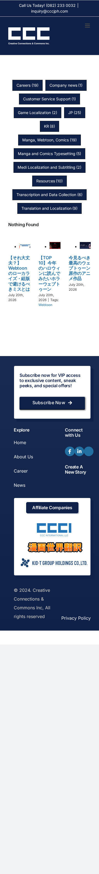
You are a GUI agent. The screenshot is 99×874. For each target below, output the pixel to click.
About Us (23, 456)
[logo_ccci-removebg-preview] (53, 525)
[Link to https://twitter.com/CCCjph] (89, 451)
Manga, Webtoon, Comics (49, 140)
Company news (66, 85)
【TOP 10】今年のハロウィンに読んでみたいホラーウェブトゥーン (49, 273)
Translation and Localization (49, 208)
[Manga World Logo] (55, 544)
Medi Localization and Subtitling (50, 167)
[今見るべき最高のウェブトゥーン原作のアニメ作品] (85, 246)
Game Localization (37, 112)
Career (21, 471)
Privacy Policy (76, 618)
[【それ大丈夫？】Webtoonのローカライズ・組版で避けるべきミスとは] (24, 246)
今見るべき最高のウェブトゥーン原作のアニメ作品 (79, 268)
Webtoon (45, 305)
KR (49, 126)
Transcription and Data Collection (49, 194)
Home (20, 442)
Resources (49, 181)
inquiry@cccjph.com (49, 11)
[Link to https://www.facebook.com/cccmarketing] (70, 451)
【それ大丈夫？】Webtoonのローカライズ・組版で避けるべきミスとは (19, 273)
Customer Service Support (49, 99)
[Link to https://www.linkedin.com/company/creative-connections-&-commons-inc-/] (79, 451)
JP (74, 112)
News (19, 485)
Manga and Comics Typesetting (49, 153)
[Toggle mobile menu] (88, 25)
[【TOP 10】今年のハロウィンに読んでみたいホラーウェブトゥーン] (55, 246)
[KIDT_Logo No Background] (53, 557)
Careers (27, 85)
